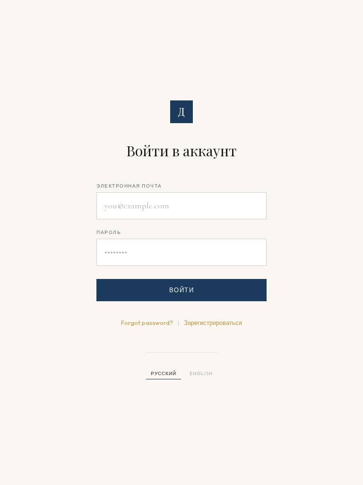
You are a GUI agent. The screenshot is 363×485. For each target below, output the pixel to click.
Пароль (108, 232)
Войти (181, 290)
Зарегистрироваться (213, 322)
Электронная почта (129, 186)
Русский (163, 373)
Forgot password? (147, 322)
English (201, 373)
